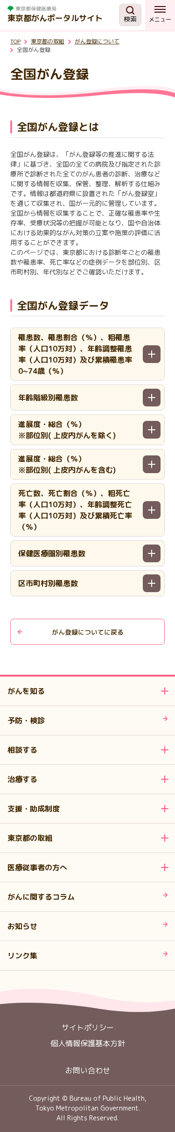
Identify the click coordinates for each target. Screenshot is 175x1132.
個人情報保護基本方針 (87, 1043)
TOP (15, 41)
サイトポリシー (88, 1027)
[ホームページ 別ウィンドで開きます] (63, 9)
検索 (130, 18)
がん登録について (97, 41)
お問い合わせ (87, 1070)
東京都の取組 (47, 41)
